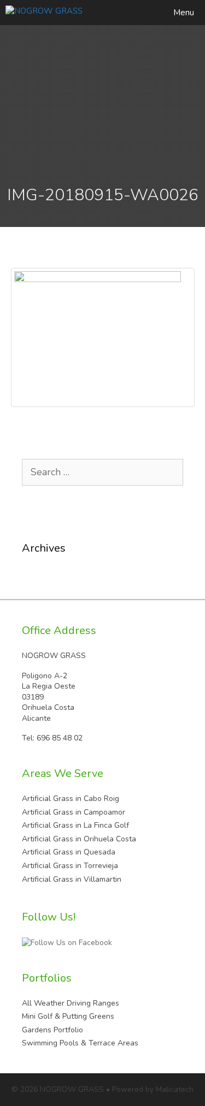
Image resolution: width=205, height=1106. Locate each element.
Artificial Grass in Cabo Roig (70, 798)
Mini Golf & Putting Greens (68, 1016)
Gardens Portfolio (52, 1030)
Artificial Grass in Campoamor (73, 812)
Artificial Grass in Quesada (68, 852)
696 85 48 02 (60, 738)
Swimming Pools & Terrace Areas (80, 1043)
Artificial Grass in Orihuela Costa (79, 839)
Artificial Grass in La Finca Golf (75, 825)
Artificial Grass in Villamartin (71, 879)
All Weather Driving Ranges (70, 1003)
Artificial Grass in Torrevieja (70, 865)
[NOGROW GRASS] (44, 12)
